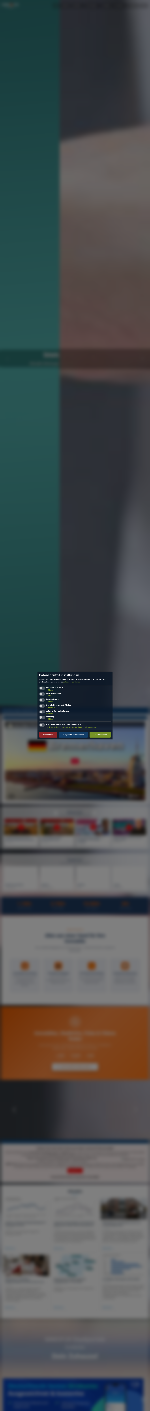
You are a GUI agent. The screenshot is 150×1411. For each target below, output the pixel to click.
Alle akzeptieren (100, 735)
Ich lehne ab (48, 735)
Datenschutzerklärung (71, 682)
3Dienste (50, 707)
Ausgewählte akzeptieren (73, 735)
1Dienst (50, 690)
